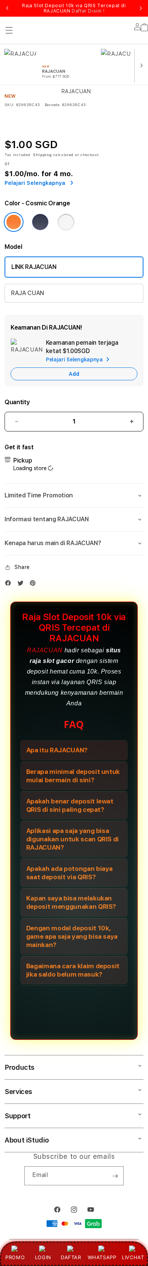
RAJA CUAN (27, 293)
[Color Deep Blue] (40, 222)
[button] (74, 495)
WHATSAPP (102, 1257)
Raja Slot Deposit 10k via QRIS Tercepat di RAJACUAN (74, 8)
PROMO (15, 1257)
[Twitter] (22, 585)
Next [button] (141, 8)
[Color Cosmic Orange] (14, 222)
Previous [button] (7, 8)
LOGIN (43, 1257)
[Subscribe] (115, 1175)
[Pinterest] (34, 585)
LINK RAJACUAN (34, 266)
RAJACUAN (45, 650)
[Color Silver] (66, 222)
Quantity (17, 402)
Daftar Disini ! (88, 11)
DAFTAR (71, 1257)
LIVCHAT (133, 1257)
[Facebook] (10, 585)
